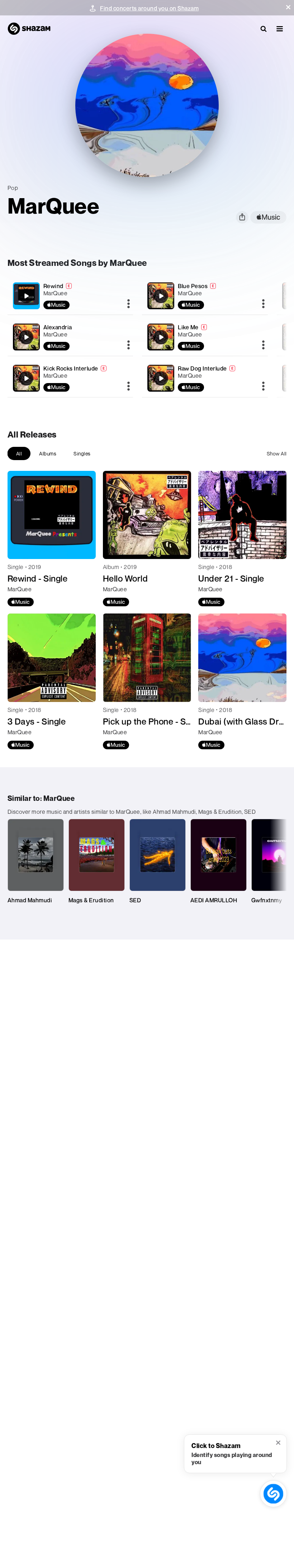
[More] (128, 304)
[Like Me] (205, 337)
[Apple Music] (21, 602)
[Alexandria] (70, 337)
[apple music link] (268, 217)
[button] (288, 7)
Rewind (53, 286)
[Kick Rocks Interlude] (70, 378)
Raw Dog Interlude (202, 368)
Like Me (188, 327)
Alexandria (57, 327)
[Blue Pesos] (205, 296)
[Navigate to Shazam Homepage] (29, 29)
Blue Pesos (193, 286)
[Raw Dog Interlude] (205, 378)
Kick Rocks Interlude (70, 368)
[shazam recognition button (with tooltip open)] (273, 1494)
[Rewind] (70, 296)
